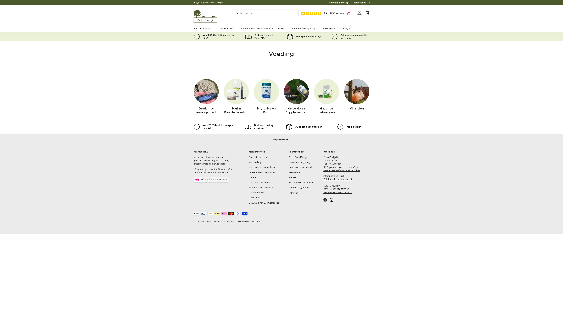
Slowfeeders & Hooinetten (255, 28)
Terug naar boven (280, 139)
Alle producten (202, 28)
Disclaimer (254, 197)
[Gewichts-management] (206, 91)
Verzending (255, 162)
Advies (281, 28)
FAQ (345, 28)
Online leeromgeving (304, 28)
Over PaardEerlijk (298, 157)
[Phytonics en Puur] (266, 91)
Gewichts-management (206, 110)
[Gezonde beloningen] (326, 91)
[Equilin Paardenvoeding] (236, 91)
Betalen (253, 177)
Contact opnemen (258, 157)
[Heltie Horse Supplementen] (296, 91)
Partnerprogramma (299, 187)
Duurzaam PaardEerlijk (300, 167)
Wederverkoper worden (301, 182)
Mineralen (357, 109)
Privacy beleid (256, 192)
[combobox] (265, 13)
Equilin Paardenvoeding (236, 110)
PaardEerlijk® (205, 221)
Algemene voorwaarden (261, 187)
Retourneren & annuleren (262, 167)
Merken (293, 177)
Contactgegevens (243, 221)
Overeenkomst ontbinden (262, 172)
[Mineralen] (356, 91)
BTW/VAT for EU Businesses (264, 202)
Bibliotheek (329, 28)
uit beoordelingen (209, 2)
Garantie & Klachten (259, 182)
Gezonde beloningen (326, 110)
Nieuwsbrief (295, 172)
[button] (367, 13)
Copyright (294, 192)
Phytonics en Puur (266, 110)
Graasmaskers (226, 28)
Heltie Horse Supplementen (296, 110)
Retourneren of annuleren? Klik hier (341, 170)
